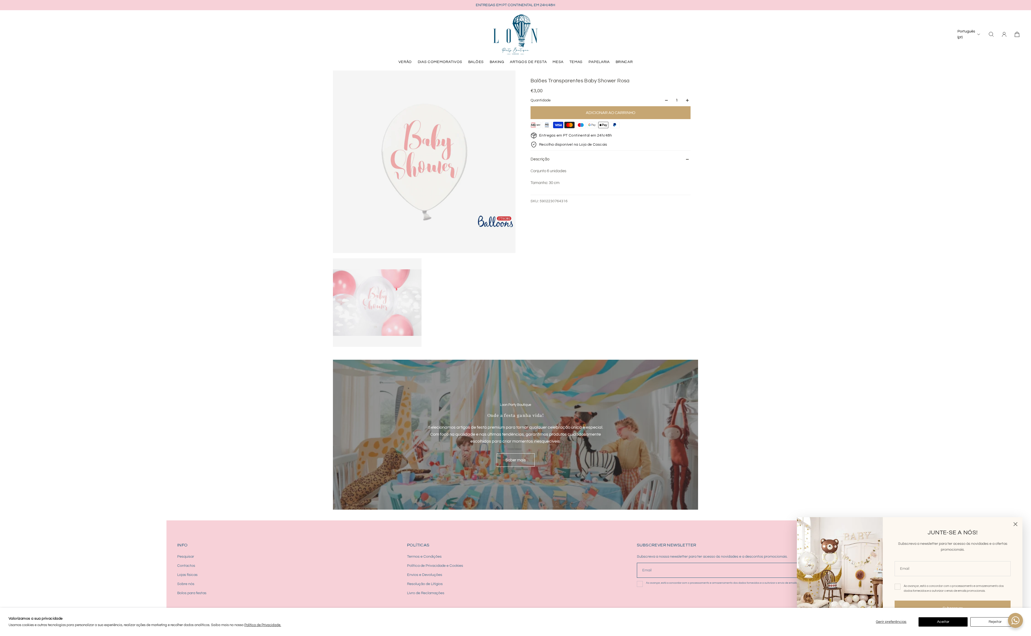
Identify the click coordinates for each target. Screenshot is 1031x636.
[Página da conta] (1004, 34)
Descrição (540, 159)
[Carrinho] (1017, 34)
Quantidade (541, 100)
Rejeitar (995, 622)
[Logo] (515, 34)
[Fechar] (1015, 524)
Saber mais (516, 460)
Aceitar (943, 622)
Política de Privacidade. (262, 625)
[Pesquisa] (991, 34)
